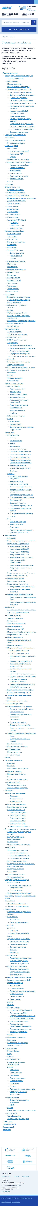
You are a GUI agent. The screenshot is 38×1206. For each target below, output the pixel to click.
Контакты (7, 1130)
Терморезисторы (16, 799)
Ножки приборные (17, 988)
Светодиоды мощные (15, 877)
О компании (7, 1121)
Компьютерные (15, 424)
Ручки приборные (16, 994)
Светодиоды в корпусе (16, 874)
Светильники (12, 1113)
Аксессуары (11, 236)
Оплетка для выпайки (18, 722)
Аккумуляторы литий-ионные (21, 345)
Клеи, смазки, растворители (17, 768)
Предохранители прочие (19, 1021)
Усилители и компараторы (17, 701)
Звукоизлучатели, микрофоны (18, 939)
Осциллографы (13, 272)
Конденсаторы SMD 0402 (19, 546)
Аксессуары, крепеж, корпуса (21, 92)
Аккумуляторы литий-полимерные (23, 348)
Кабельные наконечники (19, 484)
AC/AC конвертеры (14, 332)
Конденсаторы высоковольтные (22, 565)
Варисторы (14, 796)
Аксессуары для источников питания (21, 356)
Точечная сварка (13, 755)
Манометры (11, 264)
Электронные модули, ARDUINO (19, 89)
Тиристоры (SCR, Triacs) (16, 220)
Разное (10, 181)
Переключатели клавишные (20, 454)
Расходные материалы (13, 760)
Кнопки (12, 443)
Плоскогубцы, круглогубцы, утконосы (21, 321)
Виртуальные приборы (16, 242)
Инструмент (9, 294)
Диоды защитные (13, 203)
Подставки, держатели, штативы (22, 728)
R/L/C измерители (14, 234)
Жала (12, 736)
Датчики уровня (16, 256)
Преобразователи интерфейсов (22, 129)
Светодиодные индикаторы (17, 850)
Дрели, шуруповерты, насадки (18, 300)
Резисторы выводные (18, 813)
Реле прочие (14, 527)
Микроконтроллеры (14, 626)
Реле (9, 519)
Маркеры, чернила (14, 771)
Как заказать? (8, 1127)
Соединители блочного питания (22, 497)
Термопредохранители (18, 1032)
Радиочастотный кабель (19, 405)
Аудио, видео (15, 421)
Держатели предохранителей (21, 1010)
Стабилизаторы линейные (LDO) (22, 684)
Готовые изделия (11, 146)
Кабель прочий (15, 392)
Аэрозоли (11, 763)
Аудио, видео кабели (17, 389)
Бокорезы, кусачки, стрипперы (18, 297)
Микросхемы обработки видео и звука (21, 632)
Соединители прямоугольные (21, 506)
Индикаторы (12, 955)
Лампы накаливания (17, 1078)
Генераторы (12, 247)
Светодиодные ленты (15, 869)
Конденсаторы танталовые (17, 584)
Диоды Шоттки (12, 212)
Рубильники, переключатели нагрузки (21, 1110)
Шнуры (10, 419)
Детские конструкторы (15, 78)
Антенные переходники (16, 140)
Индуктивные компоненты (17, 966)
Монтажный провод (17, 397)
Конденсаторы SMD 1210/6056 (21, 557)
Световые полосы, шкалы (19, 855)
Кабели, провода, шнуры (14, 383)
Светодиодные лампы (18, 1092)
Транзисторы (10, 901)
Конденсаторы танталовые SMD (22, 587)
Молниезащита (13, 1097)
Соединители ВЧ (16, 500)
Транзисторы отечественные (18, 906)
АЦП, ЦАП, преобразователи (18, 613)
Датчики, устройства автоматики (22, 95)
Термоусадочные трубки (16, 785)
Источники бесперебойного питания (21, 367)
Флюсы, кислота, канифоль (17, 788)
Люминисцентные (16, 1081)
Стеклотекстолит (13, 782)
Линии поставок (9, 1124)
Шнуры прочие (15, 430)
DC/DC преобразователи (16, 340)
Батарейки (11, 359)
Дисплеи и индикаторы (18, 98)
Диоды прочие (12, 206)
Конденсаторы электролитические (20, 594)
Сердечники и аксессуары (19, 972)
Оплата (16, 1176)
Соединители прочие (18, 503)
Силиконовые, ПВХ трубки (17, 779)
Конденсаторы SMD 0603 (19, 549)
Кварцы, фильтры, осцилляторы (19, 977)
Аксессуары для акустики (19, 941)
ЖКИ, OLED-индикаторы (19, 961)
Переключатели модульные (20, 460)
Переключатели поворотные (20, 463)
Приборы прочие (13, 278)
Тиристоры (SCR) (16, 228)
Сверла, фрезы (13, 326)
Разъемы (10, 474)
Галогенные (14, 1075)
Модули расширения (18, 116)
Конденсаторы (10, 535)
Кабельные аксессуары (16, 416)
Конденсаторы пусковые (16, 581)
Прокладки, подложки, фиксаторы (22, 991)
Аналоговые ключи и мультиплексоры (21, 610)
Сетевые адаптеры (14, 378)
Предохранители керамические (22, 1018)
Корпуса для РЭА (16, 154)
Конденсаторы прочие (15, 578)
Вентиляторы (12, 917)
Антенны (10, 137)
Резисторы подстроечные (17, 807)
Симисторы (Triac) (17, 225)
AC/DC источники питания (17, 334)
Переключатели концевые (20, 457)
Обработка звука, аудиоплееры (21, 124)
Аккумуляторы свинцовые (20, 354)
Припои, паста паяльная (16, 774)
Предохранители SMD (18, 1013)
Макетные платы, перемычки (18, 159)
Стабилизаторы (13, 381)
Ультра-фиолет (15, 1094)
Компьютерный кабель (18, 394)
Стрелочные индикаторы (19, 963)
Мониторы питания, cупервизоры (22, 674)
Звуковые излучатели (18, 947)
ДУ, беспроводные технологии (21, 100)
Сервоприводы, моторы (19, 132)
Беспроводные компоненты (15, 135)
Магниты (10, 1005)
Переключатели (13, 435)
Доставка (25, 1176)
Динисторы (14, 223)
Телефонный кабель (17, 410)
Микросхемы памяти (15, 637)
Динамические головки (18, 944)
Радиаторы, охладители (16, 1037)
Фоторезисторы (16, 801)
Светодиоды (12, 871)
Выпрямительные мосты (16, 192)
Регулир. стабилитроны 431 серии (23, 676)
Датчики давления (17, 253)
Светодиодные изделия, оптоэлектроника (20, 829)
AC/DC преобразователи (19, 650)
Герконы (13, 438)
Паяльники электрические (17, 746)
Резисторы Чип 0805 (17, 821)
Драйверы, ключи (14, 615)
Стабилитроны (13, 217)
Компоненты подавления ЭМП (19, 980)
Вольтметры (12, 245)
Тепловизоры (12, 283)
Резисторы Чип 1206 (17, 823)
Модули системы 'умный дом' (18, 87)
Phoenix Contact (13, 1051)
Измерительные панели (16, 261)
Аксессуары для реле (18, 522)
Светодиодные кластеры (16, 861)
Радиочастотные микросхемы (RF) (20, 690)
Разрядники (11, 1040)
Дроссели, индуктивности (19, 969)
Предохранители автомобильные (22, 1016)
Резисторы (9, 791)
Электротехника (11, 1048)
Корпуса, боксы (13, 148)
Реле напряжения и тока (19, 176)
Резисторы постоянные (16, 810)
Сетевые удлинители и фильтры (22, 427)
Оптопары (11, 847)
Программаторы (13, 882)
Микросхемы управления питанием (20, 648)
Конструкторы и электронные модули (19, 76)
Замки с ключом (16, 441)
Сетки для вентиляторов (19, 922)
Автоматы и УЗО (13, 1059)
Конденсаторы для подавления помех (21, 541)
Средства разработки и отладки (17, 880)
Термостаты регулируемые (20, 468)
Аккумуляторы (12, 343)
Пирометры (11, 275)
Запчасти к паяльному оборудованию (21, 733)
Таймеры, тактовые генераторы (19, 695)
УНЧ (9, 698)
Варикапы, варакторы (15, 190)
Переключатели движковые (20, 452)
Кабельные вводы (17, 481)
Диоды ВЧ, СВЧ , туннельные (18, 195)
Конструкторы (12, 81)
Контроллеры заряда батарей (21, 661)
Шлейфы (13, 413)
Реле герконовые (16, 524)
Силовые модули (13, 214)
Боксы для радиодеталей (19, 151)
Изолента (11, 766)
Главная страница (10, 73)
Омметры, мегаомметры (16, 269)
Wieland (10, 1056)
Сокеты (13, 516)
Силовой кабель (16, 408)
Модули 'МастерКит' (14, 84)
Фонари (10, 184)
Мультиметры (12, 267)
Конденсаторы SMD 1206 (19, 555)
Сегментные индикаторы (19, 858)
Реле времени (15, 170)
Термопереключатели (18, 465)
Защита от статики (17, 712)
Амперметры (12, 239)
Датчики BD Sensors (15, 250)
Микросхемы (9, 607)
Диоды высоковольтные (16, 201)
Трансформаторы (16, 974)
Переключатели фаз (17, 168)
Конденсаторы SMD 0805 (19, 552)
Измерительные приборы (19, 165)
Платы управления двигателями (22, 126)
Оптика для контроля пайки (20, 725)
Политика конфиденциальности (11, 1202)
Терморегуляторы (17, 179)
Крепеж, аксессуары (15, 983)
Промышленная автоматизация (19, 162)
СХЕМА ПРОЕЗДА (6, 1191)
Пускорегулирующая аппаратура (22, 1089)
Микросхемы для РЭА (15, 629)
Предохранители (13, 1007)
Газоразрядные (16, 1072)
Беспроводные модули (16, 143)
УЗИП (12, 1105)
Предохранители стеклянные (21, 1029)
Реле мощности (16, 173)
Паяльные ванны (13, 749)
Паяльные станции (14, 752)
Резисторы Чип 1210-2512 (20, 826)
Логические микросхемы (16, 623)
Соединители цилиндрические (21, 513)
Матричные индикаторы (19, 853)
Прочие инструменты (15, 323)
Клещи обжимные (14, 302)
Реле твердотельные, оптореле (21, 530)
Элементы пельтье (14, 1045)
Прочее (13, 157)
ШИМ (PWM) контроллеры (20, 687)
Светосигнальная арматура (17, 1043)
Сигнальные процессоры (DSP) (19, 693)
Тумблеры (14, 471)
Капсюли (13, 950)
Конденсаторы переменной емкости (21, 573)
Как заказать (6, 1176)
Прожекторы (14, 1083)
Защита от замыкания (15, 618)
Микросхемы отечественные (18, 635)
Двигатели (11, 928)
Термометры (12, 286)
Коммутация (9, 432)
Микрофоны (14, 952)
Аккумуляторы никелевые (19, 351)
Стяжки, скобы (15, 999)
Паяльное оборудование (14, 703)
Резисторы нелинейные (16, 793)
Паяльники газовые (14, 744)
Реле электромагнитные (19, 533)
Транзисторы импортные (16, 903)
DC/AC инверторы (14, 337)
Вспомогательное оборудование (19, 706)
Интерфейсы (12, 621)
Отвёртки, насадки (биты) (16, 313)
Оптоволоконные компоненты (18, 844)
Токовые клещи (13, 289)
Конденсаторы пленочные (17, 575)
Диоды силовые (13, 209)
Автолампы (14, 1070)
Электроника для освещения (18, 1119)
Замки (9, 936)
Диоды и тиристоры (12, 187)
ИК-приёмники (12, 842)
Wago (9, 1054)
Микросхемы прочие (15, 645)
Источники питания (12, 329)
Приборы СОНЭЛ (14, 280)
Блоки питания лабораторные (18, 362)
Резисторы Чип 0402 (17, 815)
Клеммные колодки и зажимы (21, 487)
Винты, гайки (15, 985)
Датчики (10, 925)
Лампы (10, 1002)
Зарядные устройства (15, 365)
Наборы (10, 310)
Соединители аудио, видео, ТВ (21, 495)
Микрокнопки (15, 446)
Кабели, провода (13, 386)
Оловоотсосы (15, 719)
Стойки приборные (17, 996)
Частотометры (12, 291)
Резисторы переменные (16, 804)
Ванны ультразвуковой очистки (21, 709)
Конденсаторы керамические (18, 544)
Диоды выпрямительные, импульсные (21, 198)
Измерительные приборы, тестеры (23, 103)
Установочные (10, 909)
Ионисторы (11, 538)
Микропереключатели (18, 449)
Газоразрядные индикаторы (20, 958)
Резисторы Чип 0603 (17, 818)
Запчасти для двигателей (19, 933)
